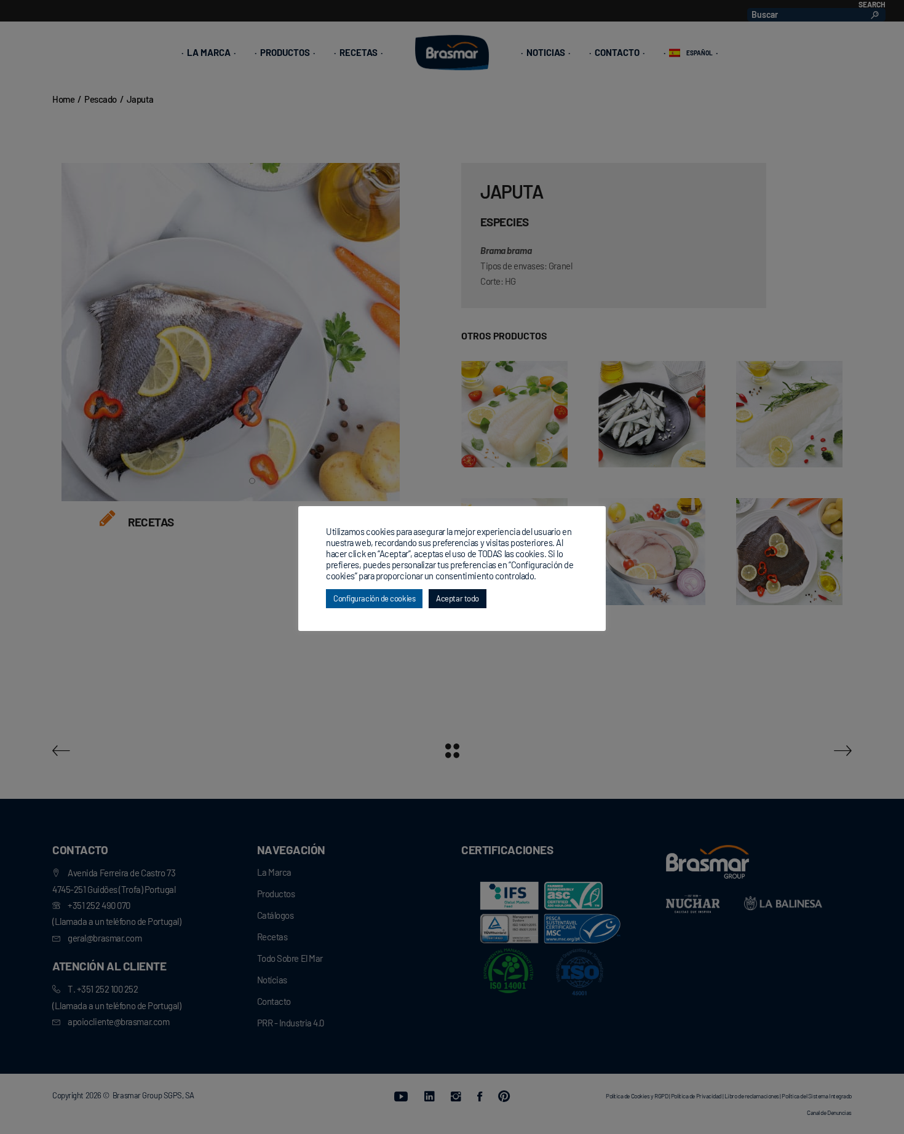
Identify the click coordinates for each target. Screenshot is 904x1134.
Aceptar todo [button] (457, 598)
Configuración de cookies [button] (374, 598)
